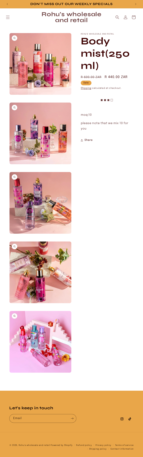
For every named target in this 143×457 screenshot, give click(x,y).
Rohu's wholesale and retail (34, 445)
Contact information (122, 449)
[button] (8, 17)
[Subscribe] (72, 418)
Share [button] (89, 140)
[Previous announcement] (7, 4)
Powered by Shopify (62, 445)
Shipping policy (98, 449)
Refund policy (84, 445)
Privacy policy (103, 445)
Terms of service (124, 445)
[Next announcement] (136, 4)
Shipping (86, 88)
